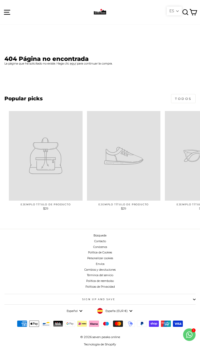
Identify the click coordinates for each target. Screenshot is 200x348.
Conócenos (100, 247)
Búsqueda (100, 235)
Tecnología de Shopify (100, 344)
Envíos (100, 264)
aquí (73, 63)
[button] (174, 11)
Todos (183, 99)
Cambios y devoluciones (100, 269)
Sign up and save (98, 299)
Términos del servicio (100, 275)
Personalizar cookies (100, 258)
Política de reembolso (100, 281)
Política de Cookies (100, 252)
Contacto (100, 241)
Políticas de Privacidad (100, 286)
